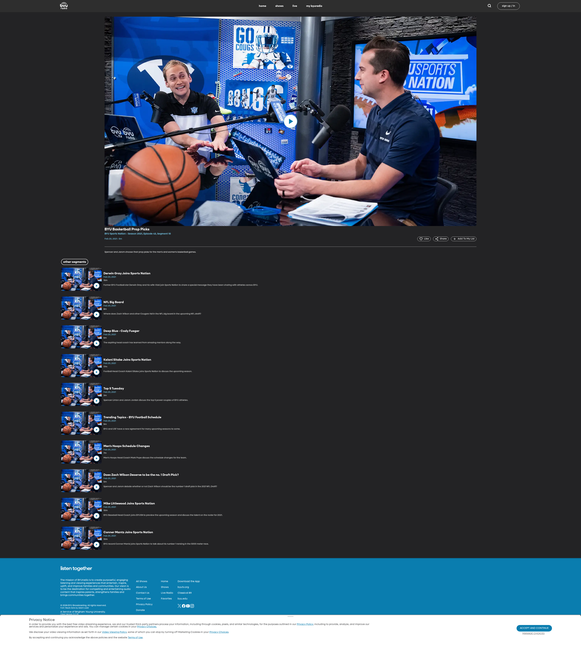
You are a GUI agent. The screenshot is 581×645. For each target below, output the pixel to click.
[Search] (489, 6)
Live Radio (167, 593)
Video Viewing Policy (114, 632)
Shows (165, 587)
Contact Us (142, 593)
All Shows (141, 581)
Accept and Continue (534, 628)
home (262, 6)
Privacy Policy (144, 604)
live (294, 6)
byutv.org (183, 587)
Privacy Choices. (147, 627)
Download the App (189, 581)
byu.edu (182, 599)
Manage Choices (533, 633)
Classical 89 (185, 593)
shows (279, 6)
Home (164, 581)
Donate (140, 610)
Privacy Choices (218, 632)
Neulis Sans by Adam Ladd (77, 608)
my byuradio (314, 6)
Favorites (166, 599)
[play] (290, 121)
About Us (141, 587)
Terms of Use (143, 599)
